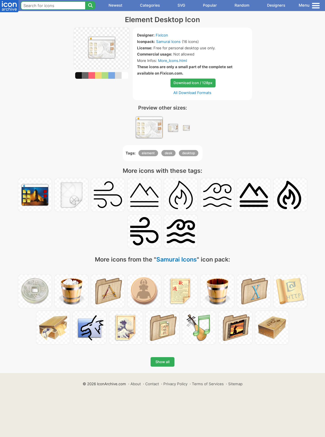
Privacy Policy (175, 384)
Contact (152, 384)
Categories (150, 5)
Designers (276, 5)
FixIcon (162, 35)
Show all (162, 362)
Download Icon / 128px (193, 83)
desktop (188, 153)
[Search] (90, 5)
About (135, 384)
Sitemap (235, 384)
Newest (115, 5)
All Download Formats (192, 92)
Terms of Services (208, 384)
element (148, 153)
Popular (210, 5)
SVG (181, 5)
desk (168, 153)
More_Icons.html (172, 60)
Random (242, 5)
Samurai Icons (168, 41)
